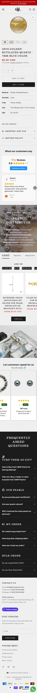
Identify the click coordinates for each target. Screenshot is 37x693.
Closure (7, 268)
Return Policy (7, 660)
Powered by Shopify (23, 678)
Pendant (27, 268)
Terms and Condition (9, 650)
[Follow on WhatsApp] (14, 667)
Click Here (22, 3)
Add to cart (18, 78)
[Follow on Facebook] (3, 667)
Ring (16, 268)
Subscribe (10, 638)
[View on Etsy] (7, 179)
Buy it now (18, 85)
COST (6, 255)
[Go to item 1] (5, 42)
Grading (30, 255)
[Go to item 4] (25, 42)
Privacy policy (7, 657)
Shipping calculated (16, 62)
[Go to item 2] (11, 42)
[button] (2, 187)
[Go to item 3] (18, 42)
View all (18, 319)
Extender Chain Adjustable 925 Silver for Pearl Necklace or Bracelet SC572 (12, 303)
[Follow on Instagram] (8, 667)
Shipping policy (7, 653)
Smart (17, 255)
